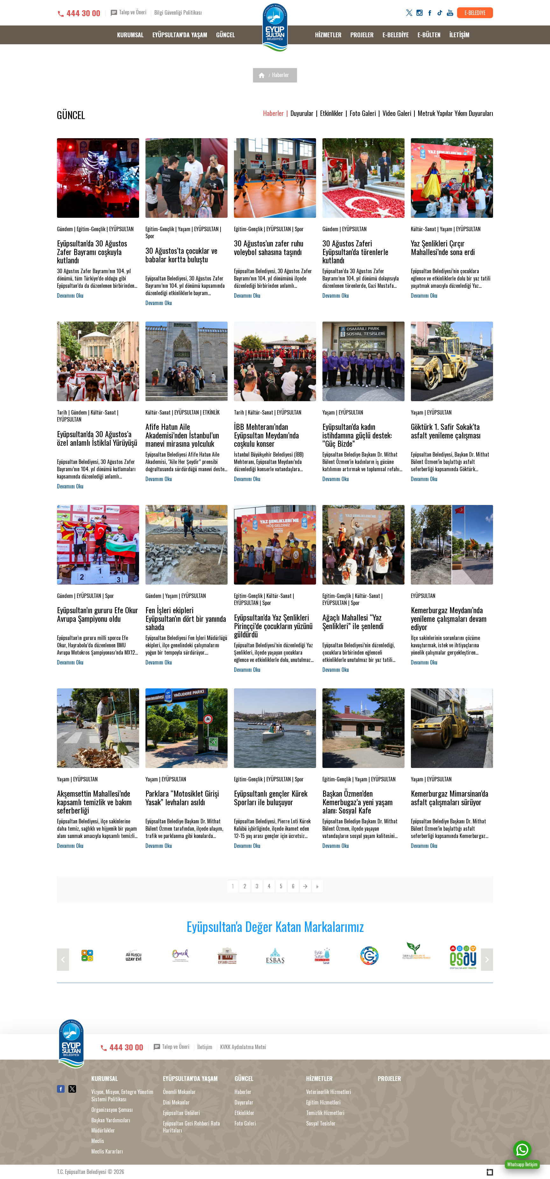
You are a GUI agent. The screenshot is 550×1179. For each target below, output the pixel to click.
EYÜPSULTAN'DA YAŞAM (179, 35)
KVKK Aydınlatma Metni (243, 1047)
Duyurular (302, 113)
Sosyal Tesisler (320, 1123)
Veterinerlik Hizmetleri (328, 1092)
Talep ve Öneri (132, 12)
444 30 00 (83, 12)
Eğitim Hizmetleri (323, 1102)
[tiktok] (440, 13)
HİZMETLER (328, 35)
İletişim (204, 1047)
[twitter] (409, 13)
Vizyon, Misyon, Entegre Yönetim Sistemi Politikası (122, 1095)
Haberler (280, 75)
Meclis (97, 1141)
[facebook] (430, 13)
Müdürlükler (103, 1130)
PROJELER (362, 35)
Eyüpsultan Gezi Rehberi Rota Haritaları (191, 1127)
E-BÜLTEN (429, 35)
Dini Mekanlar (176, 1102)
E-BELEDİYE (475, 13)
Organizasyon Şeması (112, 1109)
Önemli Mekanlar (179, 1092)
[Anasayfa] (261, 75)
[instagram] (419, 13)
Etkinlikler (331, 113)
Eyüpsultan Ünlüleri (181, 1113)
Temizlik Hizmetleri (325, 1113)
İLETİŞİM (459, 35)
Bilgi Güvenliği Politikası (178, 12)
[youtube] (450, 13)
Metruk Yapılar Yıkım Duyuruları (455, 113)
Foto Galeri (363, 113)
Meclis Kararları (107, 1151)
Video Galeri (397, 113)
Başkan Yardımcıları (110, 1120)
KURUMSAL (130, 35)
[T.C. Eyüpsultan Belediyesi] (275, 27)
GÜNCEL (225, 35)
